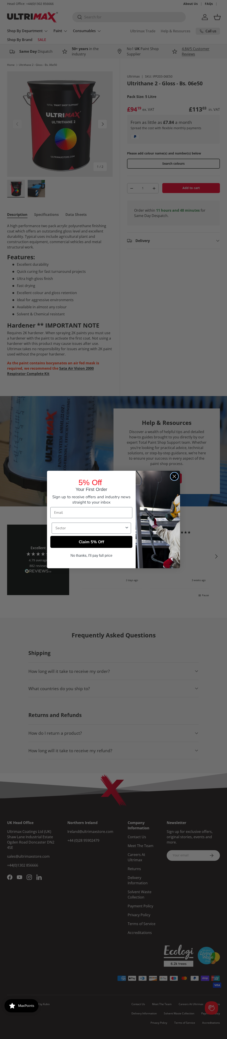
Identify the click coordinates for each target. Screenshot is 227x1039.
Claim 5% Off (91, 542)
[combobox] (90, 528)
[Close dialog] (174, 476)
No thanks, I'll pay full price (91, 555)
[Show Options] (127, 528)
